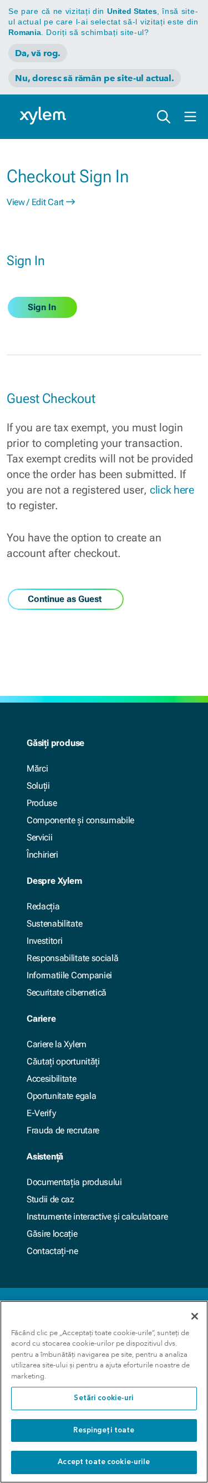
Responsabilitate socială (72, 958)
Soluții (38, 785)
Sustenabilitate (54, 923)
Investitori (44, 940)
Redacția (43, 906)
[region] (104, 1392)
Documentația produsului (74, 1182)
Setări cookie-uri (104, 1398)
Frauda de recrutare (63, 1130)
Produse (42, 803)
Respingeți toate (103, 1430)
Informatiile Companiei (69, 975)
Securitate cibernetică (66, 992)
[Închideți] (194, 1316)
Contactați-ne (52, 1251)
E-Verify (41, 1113)
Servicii (39, 837)
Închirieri (42, 854)
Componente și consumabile (80, 820)
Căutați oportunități (63, 1061)
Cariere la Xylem (57, 1044)
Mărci (37, 768)
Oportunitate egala (61, 1096)
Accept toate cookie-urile (104, 1462)
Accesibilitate (52, 1078)
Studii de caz (50, 1199)
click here (172, 489)
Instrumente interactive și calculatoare (97, 1216)
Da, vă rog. (37, 53)
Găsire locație (52, 1233)
